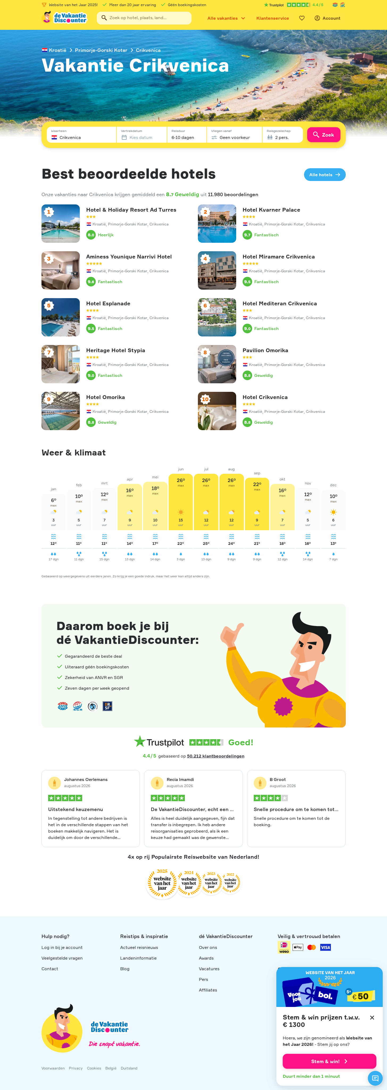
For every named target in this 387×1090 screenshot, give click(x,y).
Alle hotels (320, 174)
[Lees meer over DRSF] (107, 706)
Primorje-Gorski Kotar (101, 50)
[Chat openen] (375, 1078)
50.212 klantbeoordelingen (215, 756)
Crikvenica (148, 50)
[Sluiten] (372, 1017)
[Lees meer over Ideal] (92, 706)
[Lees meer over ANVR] (335, 5)
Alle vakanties (222, 18)
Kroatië (57, 50)
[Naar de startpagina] (64, 18)
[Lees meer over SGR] (342, 5)
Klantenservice (272, 18)
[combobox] (144, 18)
